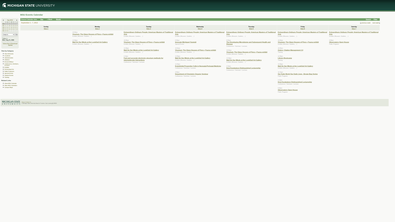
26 (13, 29)
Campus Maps (8, 87)
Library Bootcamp (285, 58)
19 (13, 27)
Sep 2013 (10, 20)
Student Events (8, 75)
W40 (3, 30)
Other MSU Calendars (10, 85)
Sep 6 (302, 29)
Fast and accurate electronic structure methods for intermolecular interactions (143, 59)
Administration (8, 58)
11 (11, 25)
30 (7, 30)
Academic (7, 56)
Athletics (7, 60)
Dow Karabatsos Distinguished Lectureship (243, 68)
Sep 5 (251, 29)
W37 (3, 25)
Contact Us (28, 102)
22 (5, 29)
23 (7, 29)
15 (5, 27)
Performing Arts (9, 69)
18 (11, 27)
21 (17, 27)
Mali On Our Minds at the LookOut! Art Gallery (90, 42)
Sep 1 (46, 29)
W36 (3, 23)
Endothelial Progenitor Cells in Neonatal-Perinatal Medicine (198, 66)
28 (17, 29)
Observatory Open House (288, 90)
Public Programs (9, 71)
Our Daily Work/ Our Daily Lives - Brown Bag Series (298, 74)
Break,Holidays (8, 62)
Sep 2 (97, 29)
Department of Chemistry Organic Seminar (191, 74)
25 (11, 29)
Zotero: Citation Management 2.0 (290, 50)
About (23, 102)
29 (5, 30)
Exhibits (6, 67)
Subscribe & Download (10, 43)
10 (9, 25)
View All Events (8, 54)
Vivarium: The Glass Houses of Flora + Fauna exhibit (92, 34)
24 (9, 29)
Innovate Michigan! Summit (185, 42)
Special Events (8, 73)
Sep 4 (200, 29)
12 (13, 25)
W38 (3, 27)
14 (17, 25)
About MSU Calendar (10, 83)
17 (9, 27)
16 (7, 27)
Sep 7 (354, 29)
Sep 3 (148, 29)
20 (15, 27)
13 (15, 25)
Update (10, 45)
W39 (3, 29)
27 (15, 29)
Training (6, 77)
